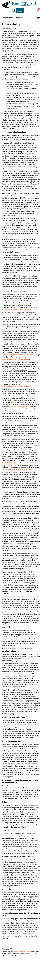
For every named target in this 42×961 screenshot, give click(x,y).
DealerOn (16, 951)
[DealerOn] (8, 949)
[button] (7, 17)
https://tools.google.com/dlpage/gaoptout (15, 359)
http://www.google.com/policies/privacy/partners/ (18, 355)
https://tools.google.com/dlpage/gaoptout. (16, 386)
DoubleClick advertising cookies (18, 407)
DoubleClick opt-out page (10, 463)
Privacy (28, 951)
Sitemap (22, 951)
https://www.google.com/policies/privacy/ (19, 309)
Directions (19, 17)
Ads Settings (35, 446)
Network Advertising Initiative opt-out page (18, 469)
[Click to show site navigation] (38, 18)
